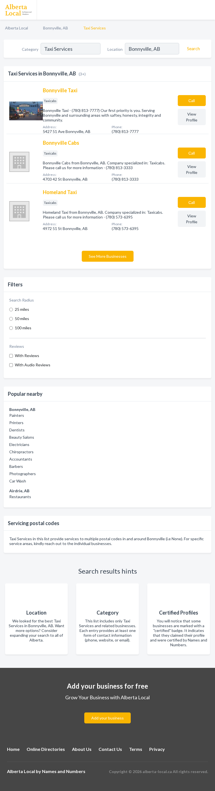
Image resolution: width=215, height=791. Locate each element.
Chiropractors (21, 451)
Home (13, 749)
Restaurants (20, 496)
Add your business (107, 718)
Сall (191, 100)
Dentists (17, 429)
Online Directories (46, 749)
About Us (82, 749)
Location (115, 49)
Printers (16, 422)
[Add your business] (107, 711)
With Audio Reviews (32, 364)
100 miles (23, 327)
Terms (135, 749)
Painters (16, 415)
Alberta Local (16, 28)
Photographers (22, 473)
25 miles (22, 309)
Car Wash (17, 481)
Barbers (16, 466)
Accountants (20, 459)
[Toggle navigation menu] (207, 9)
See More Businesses (108, 256)
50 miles (22, 318)
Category (30, 49)
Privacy (157, 749)
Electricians (19, 444)
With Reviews (27, 355)
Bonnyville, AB (55, 28)
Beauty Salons (21, 437)
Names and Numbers (63, 771)
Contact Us (110, 749)
